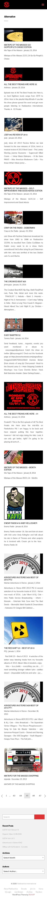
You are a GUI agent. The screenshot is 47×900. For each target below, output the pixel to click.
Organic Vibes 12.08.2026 (12, 834)
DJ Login (8, 892)
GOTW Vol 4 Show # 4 (10, 830)
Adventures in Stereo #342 (12, 843)
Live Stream (18, 892)
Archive (29, 892)
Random (39, 892)
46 (33, 795)
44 (20, 795)
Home (41, 889)
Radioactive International (26, 884)
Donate (24, 889)
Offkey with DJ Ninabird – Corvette (15, 847)
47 (40, 795)
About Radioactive (11, 889)
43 (14, 795)
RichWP (32, 895)
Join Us (32, 889)
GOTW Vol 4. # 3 (8, 838)
